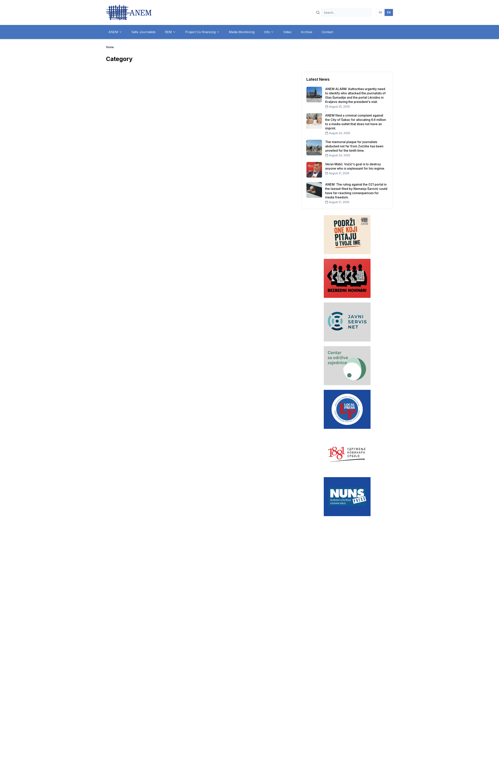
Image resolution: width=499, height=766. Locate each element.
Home (110, 47)
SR (380, 12)
